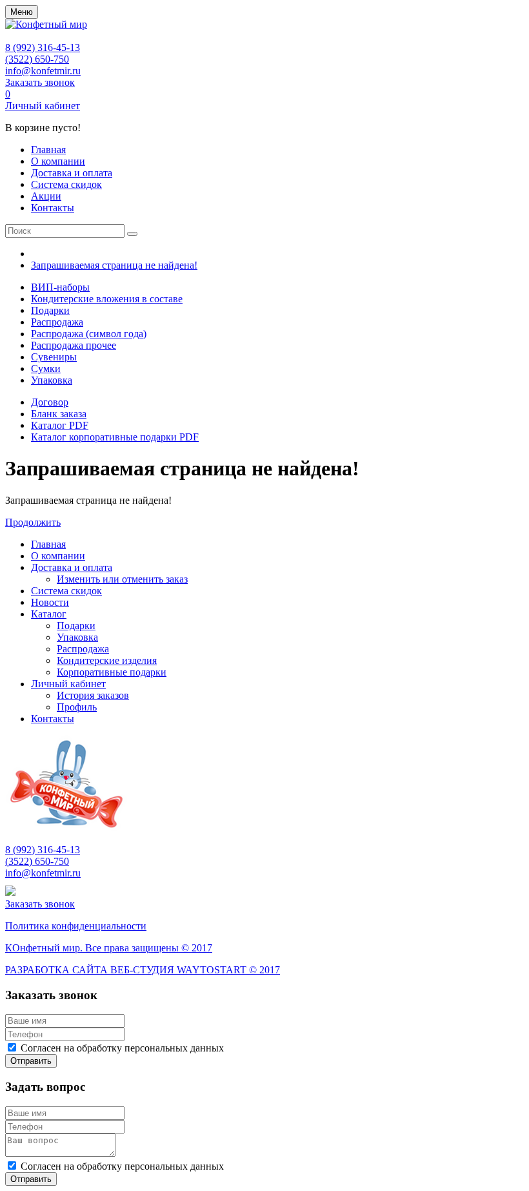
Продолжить (33, 522)
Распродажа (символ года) (88, 333)
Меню (21, 12)
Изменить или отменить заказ (122, 579)
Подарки (50, 310)
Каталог (48, 613)
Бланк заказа (58, 413)
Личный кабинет (42, 105)
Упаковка (51, 380)
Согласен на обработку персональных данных (122, 1047)
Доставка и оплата (71, 172)
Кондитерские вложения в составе (107, 298)
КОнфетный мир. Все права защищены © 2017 (108, 947)
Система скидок (66, 184)
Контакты (52, 207)
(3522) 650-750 (37, 59)
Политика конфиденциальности (75, 925)
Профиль (77, 706)
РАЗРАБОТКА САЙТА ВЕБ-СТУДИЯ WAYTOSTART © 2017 (142, 969)
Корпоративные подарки (111, 672)
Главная (48, 149)
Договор (49, 402)
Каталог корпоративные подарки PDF (115, 436)
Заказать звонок (40, 82)
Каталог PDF (59, 425)
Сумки (46, 368)
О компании (58, 161)
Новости (50, 602)
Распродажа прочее (73, 345)
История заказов (93, 695)
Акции (46, 196)
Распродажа (57, 321)
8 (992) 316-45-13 (42, 47)
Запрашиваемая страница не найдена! (114, 265)
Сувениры (54, 356)
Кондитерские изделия (107, 660)
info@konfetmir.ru (43, 70)
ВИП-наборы (60, 287)
